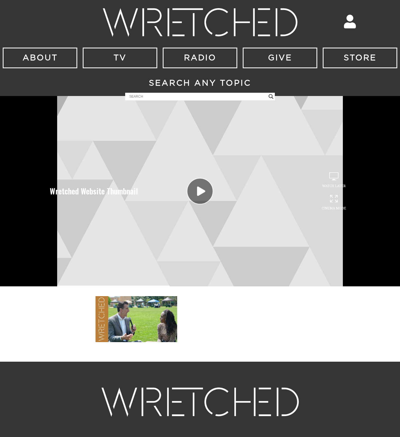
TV (120, 58)
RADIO (200, 58)
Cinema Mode (334, 208)
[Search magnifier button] (271, 96)
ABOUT (40, 58)
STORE (360, 58)
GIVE (280, 58)
